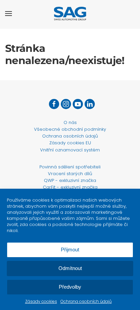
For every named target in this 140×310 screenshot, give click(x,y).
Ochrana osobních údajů (86, 301)
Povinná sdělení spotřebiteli (70, 167)
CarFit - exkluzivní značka (70, 187)
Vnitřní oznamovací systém (70, 150)
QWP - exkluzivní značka (70, 180)
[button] (8, 13)
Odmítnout (70, 268)
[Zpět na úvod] (70, 13)
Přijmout (70, 249)
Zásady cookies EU (70, 143)
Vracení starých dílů (70, 173)
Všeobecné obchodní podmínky (70, 129)
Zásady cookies (41, 301)
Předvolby (70, 287)
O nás (70, 122)
